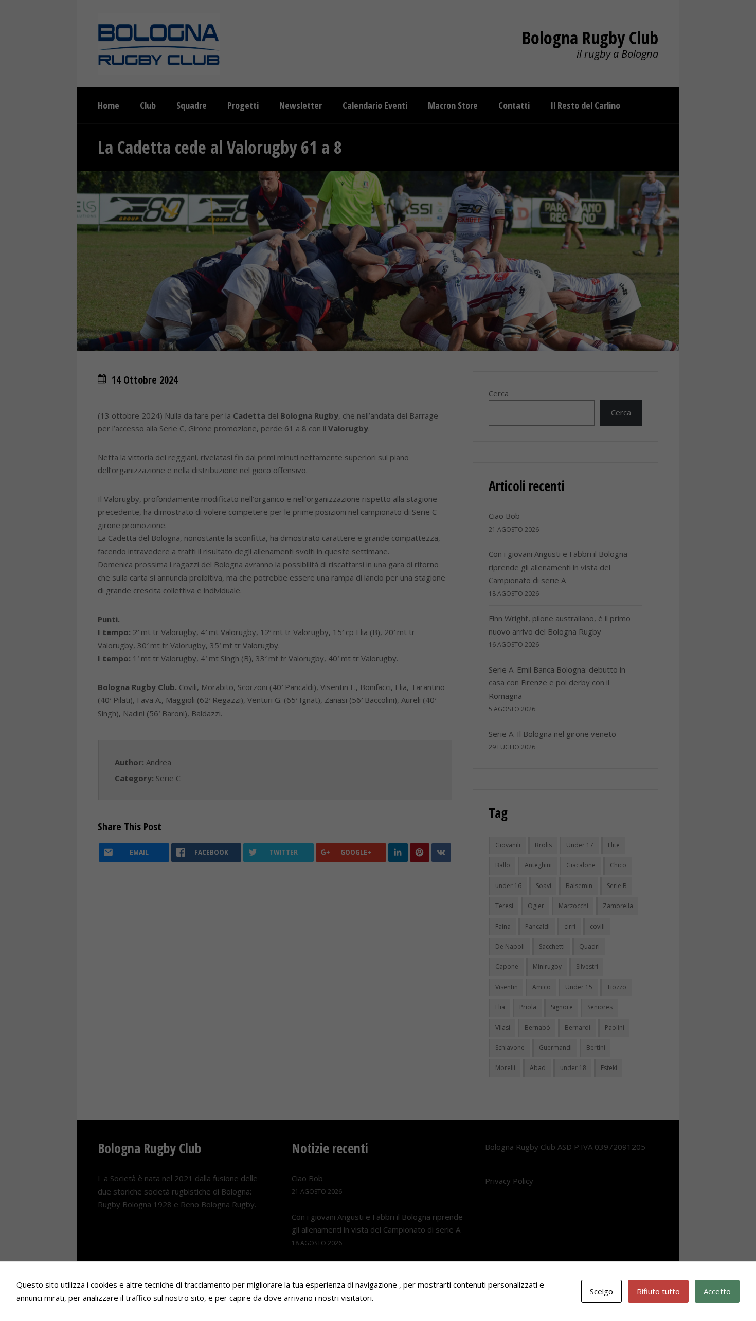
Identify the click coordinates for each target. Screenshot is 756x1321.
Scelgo (601, 1291)
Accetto (717, 1291)
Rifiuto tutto (658, 1291)
